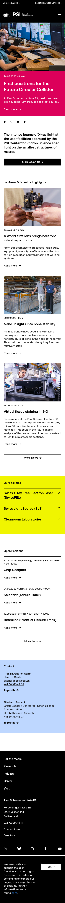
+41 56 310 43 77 (14, 716)
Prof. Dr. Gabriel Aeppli (18, 673)
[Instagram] (32, 848)
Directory (9, 835)
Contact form (12, 829)
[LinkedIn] (5, 848)
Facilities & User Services (47, 3)
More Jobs (31, 641)
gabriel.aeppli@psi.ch (17, 680)
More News (31, 457)
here (14, 892)
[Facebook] (46, 848)
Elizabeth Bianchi (14, 702)
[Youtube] (59, 848)
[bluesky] (18, 848)
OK (50, 866)
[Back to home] (17, 14)
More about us (31, 161)
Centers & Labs (10, 3)
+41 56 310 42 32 (14, 684)
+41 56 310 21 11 (13, 823)
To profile (9, 690)
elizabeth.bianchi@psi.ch (19, 713)
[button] (5, 122)
